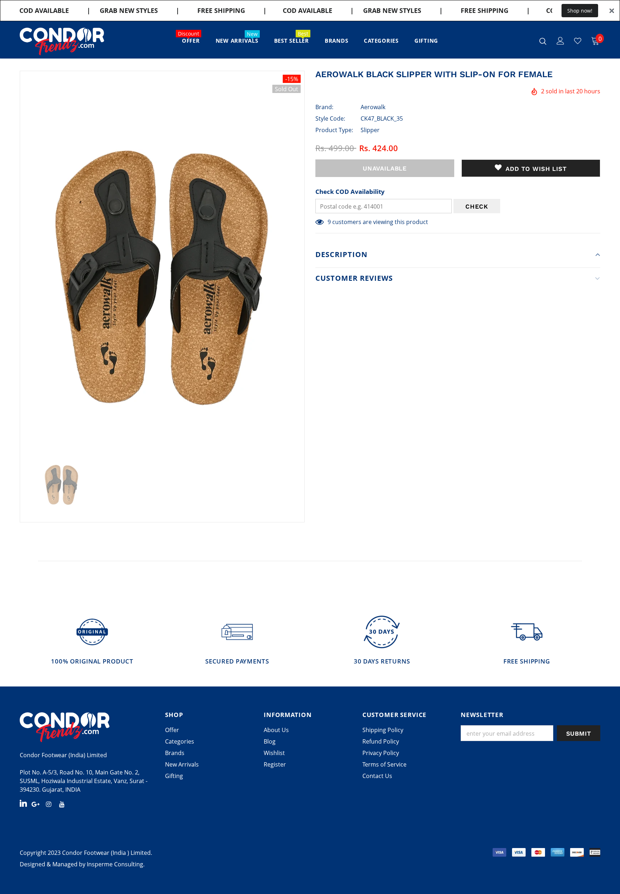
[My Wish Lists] (577, 41)
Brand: (324, 107)
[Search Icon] (542, 41)
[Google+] (35, 803)
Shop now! (579, 10)
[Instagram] (48, 803)
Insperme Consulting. (116, 864)
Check (476, 206)
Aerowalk (373, 107)
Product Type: (334, 130)
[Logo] (62, 41)
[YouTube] (62, 803)
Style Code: (330, 118)
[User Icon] (560, 41)
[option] (162, 258)
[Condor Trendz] (87, 727)
